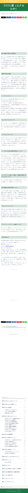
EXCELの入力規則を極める (15, 421)
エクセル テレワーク (14, 478)
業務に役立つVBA (15, 413)
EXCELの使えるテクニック (14, 416)
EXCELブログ (14, 465)
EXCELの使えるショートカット (15, 451)
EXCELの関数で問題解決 (15, 426)
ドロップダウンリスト (14, 481)
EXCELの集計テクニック (15, 428)
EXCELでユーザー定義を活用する (15, 418)
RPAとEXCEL (15, 462)
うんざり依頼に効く (14, 475)
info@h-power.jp (9, 246)
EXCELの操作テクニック (14, 437)
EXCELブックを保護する (15, 429)
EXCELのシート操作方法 (15, 443)
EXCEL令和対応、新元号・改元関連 (14, 468)
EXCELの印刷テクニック (15, 444)
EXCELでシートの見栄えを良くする (15, 439)
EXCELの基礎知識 (14, 434)
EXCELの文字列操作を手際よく (15, 423)
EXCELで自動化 (14, 407)
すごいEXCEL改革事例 (15, 411)
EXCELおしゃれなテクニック (14, 401)
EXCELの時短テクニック (14, 449)
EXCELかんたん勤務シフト (14, 404)
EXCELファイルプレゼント (15, 409)
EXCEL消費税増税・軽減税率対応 (14, 471)
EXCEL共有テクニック (15, 431)
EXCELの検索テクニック (15, 424)
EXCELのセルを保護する (15, 420)
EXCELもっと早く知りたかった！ (14, 456)
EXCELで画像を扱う (15, 441)
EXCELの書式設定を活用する (15, 446)
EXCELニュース (14, 459)
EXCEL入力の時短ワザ (15, 453)
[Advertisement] (14, 36)
